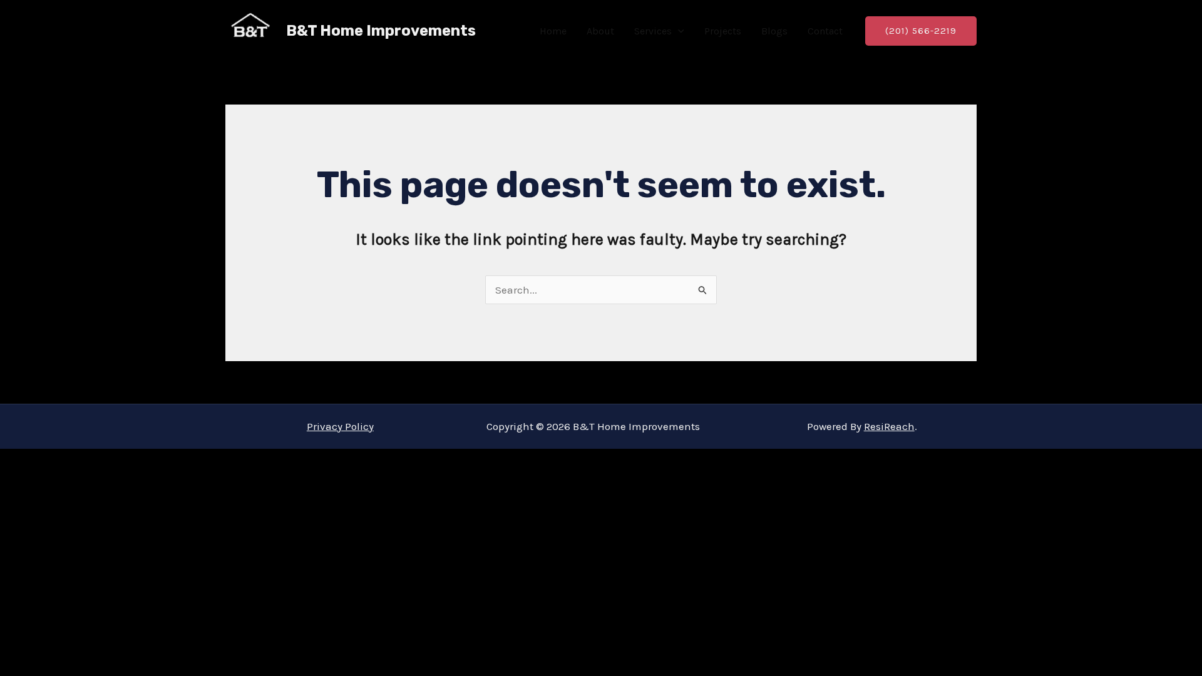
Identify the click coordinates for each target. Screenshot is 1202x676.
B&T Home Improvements (381, 30)
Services (653, 31)
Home (553, 31)
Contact (825, 31)
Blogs (774, 31)
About (600, 31)
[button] (678, 31)
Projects (722, 31)
